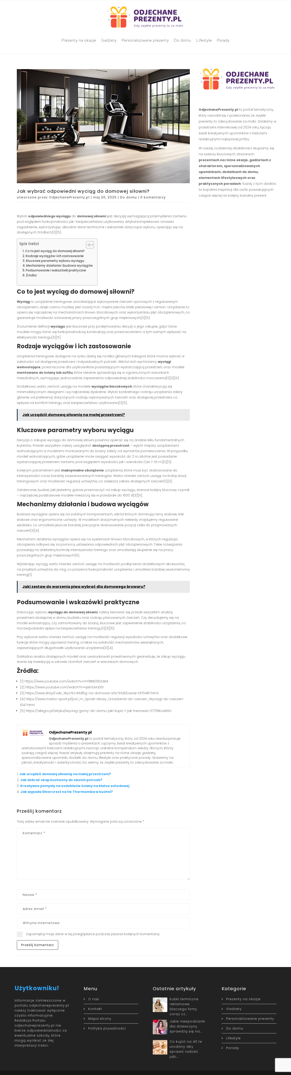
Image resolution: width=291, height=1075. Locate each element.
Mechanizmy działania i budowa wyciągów (59, 265)
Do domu (182, 40)
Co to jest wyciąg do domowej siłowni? (55, 251)
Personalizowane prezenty (145, 40)
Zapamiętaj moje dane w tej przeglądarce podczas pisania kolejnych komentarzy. (93, 934)
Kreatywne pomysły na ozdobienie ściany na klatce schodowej (74, 786)
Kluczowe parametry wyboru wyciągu (55, 261)
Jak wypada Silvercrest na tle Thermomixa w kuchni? (66, 791)
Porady (223, 40)
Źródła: (31, 275)
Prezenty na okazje (79, 40)
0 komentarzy (153, 197)
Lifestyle (204, 40)
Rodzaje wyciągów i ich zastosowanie (55, 256)
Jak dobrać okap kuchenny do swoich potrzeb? (61, 780)
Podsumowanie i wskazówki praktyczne (56, 270)
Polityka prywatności (107, 1028)
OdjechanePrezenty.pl (69, 197)
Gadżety (109, 40)
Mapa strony (99, 1018)
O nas (93, 999)
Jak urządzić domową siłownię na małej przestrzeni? (65, 774)
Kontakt (95, 1009)
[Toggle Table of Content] (88, 245)
